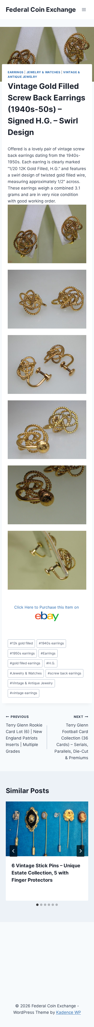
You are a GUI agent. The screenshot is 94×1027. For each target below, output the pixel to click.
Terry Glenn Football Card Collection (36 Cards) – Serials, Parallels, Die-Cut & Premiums (71, 737)
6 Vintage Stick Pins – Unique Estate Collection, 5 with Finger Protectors (46, 873)
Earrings (16, 72)
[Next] (80, 851)
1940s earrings (51, 643)
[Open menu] (83, 9)
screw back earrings (64, 673)
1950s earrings (22, 653)
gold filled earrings (25, 663)
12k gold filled (21, 643)
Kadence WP (68, 1012)
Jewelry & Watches (43, 72)
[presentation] (47, 828)
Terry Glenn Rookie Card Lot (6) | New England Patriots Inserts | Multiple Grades (24, 734)
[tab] (37, 905)
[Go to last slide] (13, 851)
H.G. (50, 663)
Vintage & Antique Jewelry (31, 683)
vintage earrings (23, 693)
